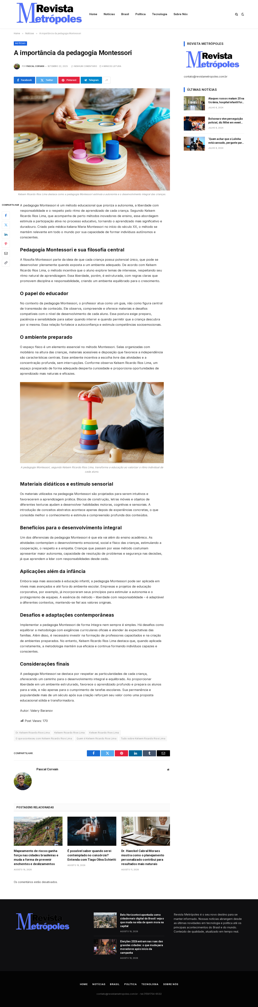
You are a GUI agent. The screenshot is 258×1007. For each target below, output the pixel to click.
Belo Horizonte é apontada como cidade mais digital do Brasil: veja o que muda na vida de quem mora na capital (142, 920)
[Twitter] (6, 225)
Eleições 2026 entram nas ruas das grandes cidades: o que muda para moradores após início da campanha (141, 947)
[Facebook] (6, 215)
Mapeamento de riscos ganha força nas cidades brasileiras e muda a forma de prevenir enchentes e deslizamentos (36, 857)
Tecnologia (159, 14)
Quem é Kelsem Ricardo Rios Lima (96, 738)
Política (140, 14)
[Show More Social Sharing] (106, 80)
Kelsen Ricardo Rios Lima (104, 732)
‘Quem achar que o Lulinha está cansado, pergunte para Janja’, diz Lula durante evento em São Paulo (225, 141)
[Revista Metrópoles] (48, 14)
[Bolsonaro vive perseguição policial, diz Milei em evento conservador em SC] (194, 123)
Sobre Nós (181, 14)
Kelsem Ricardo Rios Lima (69, 732)
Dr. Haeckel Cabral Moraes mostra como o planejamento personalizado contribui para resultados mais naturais (142, 857)
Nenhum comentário (85, 66)
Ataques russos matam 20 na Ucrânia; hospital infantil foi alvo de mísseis (226, 100)
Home (93, 14)
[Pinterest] (6, 244)
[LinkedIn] (6, 234)
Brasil (125, 14)
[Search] (236, 14)
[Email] (6, 253)
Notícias (109, 14)
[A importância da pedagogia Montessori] (92, 139)
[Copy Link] (6, 263)
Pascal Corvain (35, 66)
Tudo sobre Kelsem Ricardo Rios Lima (143, 738)
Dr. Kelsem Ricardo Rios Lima (33, 732)
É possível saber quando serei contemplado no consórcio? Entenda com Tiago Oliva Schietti (91, 855)
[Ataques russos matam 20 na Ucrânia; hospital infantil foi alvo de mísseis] (194, 103)
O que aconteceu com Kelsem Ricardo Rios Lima (44, 738)
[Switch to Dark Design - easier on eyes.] (242, 14)
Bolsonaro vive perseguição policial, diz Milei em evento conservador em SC (225, 120)
